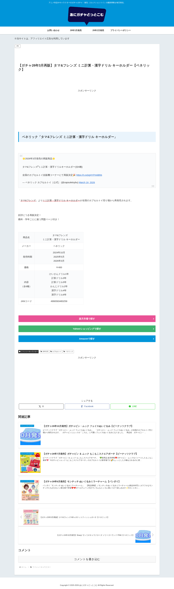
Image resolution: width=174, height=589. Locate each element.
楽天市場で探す (87, 318)
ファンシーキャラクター (29, 351)
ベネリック (69, 351)
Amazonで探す (87, 338)
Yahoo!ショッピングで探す (87, 329)
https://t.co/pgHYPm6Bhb (89, 175)
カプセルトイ (56, 351)
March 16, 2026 (87, 182)
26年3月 (45, 351)
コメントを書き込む (87, 559)
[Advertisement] (87, 54)
